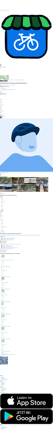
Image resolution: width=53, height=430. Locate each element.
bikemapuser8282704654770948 (4, 172)
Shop (1, 385)
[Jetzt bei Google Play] (26, 416)
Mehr (2, 209)
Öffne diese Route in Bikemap (3, 241)
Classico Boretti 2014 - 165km (4, 282)
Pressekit (2, 391)
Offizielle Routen (3, 382)
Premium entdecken (3, 388)
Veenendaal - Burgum (3, 307)
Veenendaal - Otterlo (3, 319)
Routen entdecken (4, 88)
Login (1, 66)
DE (1, 65)
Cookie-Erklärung (3, 428)
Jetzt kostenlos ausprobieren (14, 247)
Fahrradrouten (3, 383)
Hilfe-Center (2, 390)
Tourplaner (2, 377)
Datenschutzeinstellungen (4, 427)
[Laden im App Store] (26, 401)
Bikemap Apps (3, 378)
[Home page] (26, 5)
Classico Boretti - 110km (4, 344)
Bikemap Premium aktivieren (3, 250)
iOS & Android (9, 245)
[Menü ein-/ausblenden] (5, 67)
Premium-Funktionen (6, 249)
